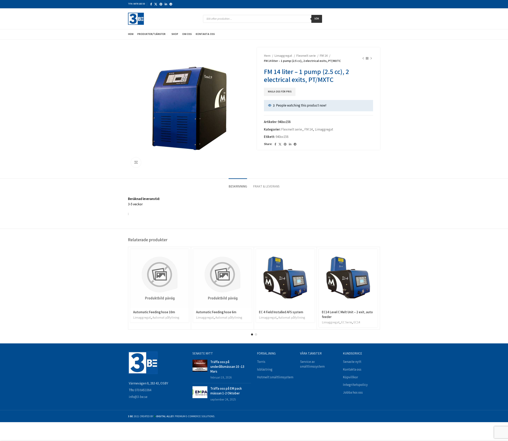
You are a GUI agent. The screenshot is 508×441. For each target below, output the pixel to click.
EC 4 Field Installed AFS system (281, 312)
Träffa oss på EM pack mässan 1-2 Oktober (226, 390)
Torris (261, 362)
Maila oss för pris (280, 91)
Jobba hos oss (353, 392)
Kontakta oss (352, 369)
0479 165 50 (139, 3)
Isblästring (264, 369)
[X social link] (155, 4)
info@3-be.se (138, 397)
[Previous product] (363, 59)
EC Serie (346, 322)
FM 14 (324, 56)
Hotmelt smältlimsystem (275, 377)
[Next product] (371, 59)
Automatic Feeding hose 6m (216, 312)
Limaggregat (283, 56)
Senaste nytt (352, 362)
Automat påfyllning (165, 318)
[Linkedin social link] (166, 4)
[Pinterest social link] (161, 4)
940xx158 (282, 137)
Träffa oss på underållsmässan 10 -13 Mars (227, 367)
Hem (267, 56)
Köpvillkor (350, 377)
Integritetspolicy (355, 385)
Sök (316, 18)
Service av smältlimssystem (312, 364)
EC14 (356, 322)
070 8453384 (143, 390)
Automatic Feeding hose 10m (154, 312)
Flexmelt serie (306, 56)
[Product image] (285, 278)
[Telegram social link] (170, 4)
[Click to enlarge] (136, 162)
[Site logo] (136, 18)
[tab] (238, 184)
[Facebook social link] (151, 4)
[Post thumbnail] (199, 370)
